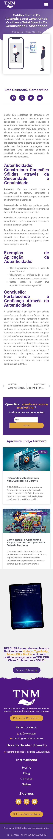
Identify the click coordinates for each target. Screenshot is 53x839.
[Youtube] (35, 802)
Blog (26, 773)
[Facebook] (18, 802)
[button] (46, 4)
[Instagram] (26, 802)
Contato (26, 779)
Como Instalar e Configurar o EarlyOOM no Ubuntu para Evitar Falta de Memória (26, 542)
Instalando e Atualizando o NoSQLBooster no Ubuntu (23, 479)
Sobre (26, 784)
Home (26, 767)
